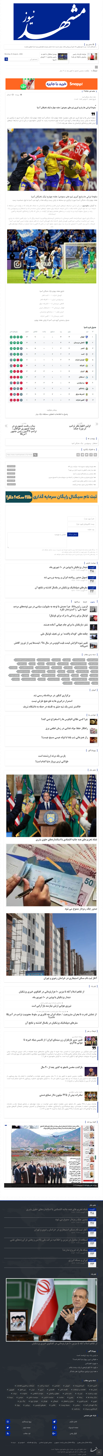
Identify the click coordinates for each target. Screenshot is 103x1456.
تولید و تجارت (81, 667)
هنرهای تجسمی (29, 679)
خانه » (94, 97)
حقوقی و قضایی (43, 667)
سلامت (52, 671)
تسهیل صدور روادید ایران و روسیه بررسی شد (65, 577)
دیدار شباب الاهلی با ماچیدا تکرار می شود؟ (81, 470)
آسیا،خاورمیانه (79, 660)
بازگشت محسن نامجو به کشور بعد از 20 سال (61, 1067)
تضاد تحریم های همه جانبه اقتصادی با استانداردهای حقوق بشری (66, 839)
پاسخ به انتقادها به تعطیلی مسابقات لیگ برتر (52, 414)
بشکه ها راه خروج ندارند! (74, 1250)
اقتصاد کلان (63, 663)
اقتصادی (51, 663)
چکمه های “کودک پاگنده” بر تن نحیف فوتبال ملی (64, 634)
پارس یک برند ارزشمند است (51, 756)
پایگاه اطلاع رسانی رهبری (84, 1442)
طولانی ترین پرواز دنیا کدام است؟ (51, 761)
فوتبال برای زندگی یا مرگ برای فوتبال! (68, 616)
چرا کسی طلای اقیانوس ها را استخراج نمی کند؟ (64, 719)
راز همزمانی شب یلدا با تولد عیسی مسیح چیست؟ (64, 737)
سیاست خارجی (39, 671)
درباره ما (13, 1442)
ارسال (9, 94)
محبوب (92, 602)
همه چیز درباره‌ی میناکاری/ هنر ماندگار (83, 1371)
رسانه (71, 671)
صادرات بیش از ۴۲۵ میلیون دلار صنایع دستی (74, 71)
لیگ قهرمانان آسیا (80, 679)
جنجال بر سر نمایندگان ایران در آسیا (83, 474)
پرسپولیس (87, 443)
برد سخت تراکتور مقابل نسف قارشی (83, 481)
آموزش (67, 660)
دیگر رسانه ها (83, 671)
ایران (32, 663)
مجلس (66, 679)
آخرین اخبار (93, 660)
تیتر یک (68, 667)
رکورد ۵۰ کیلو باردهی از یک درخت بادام (82, 1367)
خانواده (13, 667)
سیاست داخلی (24, 671)
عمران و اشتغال (49, 675)
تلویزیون (94, 667)
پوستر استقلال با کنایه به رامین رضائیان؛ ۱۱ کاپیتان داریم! (48, 57)
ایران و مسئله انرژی (77, 1260)
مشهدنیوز (86, 205)
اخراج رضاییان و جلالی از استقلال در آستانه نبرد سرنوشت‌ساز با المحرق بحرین (71, 477)
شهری (75, 675)
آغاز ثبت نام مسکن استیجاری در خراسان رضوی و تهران (70, 978)
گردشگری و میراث (82, 683)
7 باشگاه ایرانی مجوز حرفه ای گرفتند (83, 485)
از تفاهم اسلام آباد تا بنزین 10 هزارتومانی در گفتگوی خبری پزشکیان (51, 992)
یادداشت (68, 683)
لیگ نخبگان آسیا (87, 97)
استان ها (94, 663)
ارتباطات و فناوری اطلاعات (25, 660)
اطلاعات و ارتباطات (79, 663)
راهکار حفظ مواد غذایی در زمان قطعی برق (66, 728)
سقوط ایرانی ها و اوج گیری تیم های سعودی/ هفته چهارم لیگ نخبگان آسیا (66, 108)
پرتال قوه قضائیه (32, 1442)
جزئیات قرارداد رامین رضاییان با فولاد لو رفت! (78, 55)
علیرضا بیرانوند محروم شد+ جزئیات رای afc (81, 467)
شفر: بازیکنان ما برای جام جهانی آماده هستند (65, 625)
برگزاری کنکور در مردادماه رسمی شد (52, 695)
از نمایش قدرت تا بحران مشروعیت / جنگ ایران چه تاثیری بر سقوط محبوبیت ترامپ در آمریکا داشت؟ (51, 1016)
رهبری (62, 671)
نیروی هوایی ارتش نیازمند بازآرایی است (51, 1006)
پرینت (17, 95)
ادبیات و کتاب (44, 660)
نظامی (42, 679)
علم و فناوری (64, 675)
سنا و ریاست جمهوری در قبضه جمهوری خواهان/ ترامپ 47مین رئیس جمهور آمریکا (23, 429)
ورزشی (16, 679)
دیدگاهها (77, 602)
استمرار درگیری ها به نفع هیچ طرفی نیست (52, 701)
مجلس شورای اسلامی (45, 1442)
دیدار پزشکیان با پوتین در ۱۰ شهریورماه (68, 567)
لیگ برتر (94, 679)
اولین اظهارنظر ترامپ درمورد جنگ (79, 426)
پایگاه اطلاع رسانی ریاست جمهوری (64, 1442)
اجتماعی (56, 660)
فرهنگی (35, 675)
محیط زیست (54, 679)
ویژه (95, 683)
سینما (85, 675)
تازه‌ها (85, 602)
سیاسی (94, 675)
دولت (95, 671)
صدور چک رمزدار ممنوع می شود (81, 909)
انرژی (41, 663)
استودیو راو (21, 1442)
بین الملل (22, 663)
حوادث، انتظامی (27, 667)
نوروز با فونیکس (90, 1363)
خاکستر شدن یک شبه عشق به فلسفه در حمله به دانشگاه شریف (52, 707)
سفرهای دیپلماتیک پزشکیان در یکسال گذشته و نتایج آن (61, 587)
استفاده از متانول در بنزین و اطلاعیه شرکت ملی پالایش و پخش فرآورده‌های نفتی (48, 1240)
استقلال (94, 443)
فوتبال (26, 675)
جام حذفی (57, 667)
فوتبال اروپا (14, 675)
